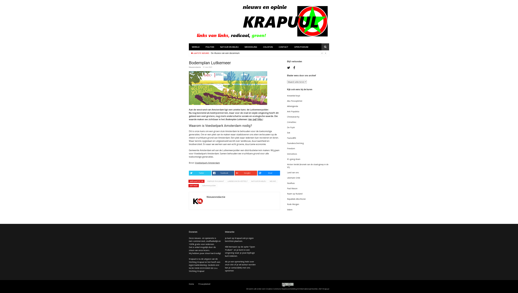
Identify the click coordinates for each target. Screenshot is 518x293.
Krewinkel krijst (293, 95)
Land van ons (293, 172)
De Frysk (291, 127)
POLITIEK (210, 47)
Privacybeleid (204, 284)
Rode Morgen (293, 204)
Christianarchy (293, 116)
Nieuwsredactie (195, 67)
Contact (283, 47)
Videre (289, 209)
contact (234, 267)
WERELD (196, 47)
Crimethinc (291, 122)
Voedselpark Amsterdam (207, 162)
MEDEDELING (251, 47)
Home (191, 284)
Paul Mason (292, 188)
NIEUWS (273, 181)
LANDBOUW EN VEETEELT (238, 181)
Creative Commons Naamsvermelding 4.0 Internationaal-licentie (292, 289)
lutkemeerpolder (209, 185)
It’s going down (293, 159)
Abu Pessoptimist (294, 101)
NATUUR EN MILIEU (229, 47)
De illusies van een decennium (225, 53)
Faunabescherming (295, 143)
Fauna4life (291, 138)
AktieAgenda (292, 106)
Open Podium (301, 47)
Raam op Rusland (294, 193)
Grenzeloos (292, 154)
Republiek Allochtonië (296, 199)
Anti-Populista (293, 111)
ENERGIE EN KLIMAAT (215, 181)
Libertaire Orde (293, 177)
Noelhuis (291, 183)
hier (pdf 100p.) (255, 119)
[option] (269, 53)
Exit (288, 132)
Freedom (291, 148)
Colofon (268, 47)
